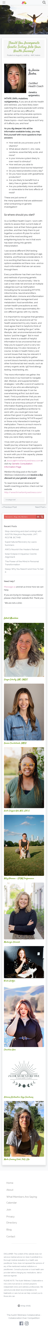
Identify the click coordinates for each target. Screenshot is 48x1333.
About (9, 1189)
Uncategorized (10, 500)
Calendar (11, 1202)
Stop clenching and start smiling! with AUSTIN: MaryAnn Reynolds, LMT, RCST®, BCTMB (23, 534)
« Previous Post (9, 507)
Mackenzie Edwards (12, 942)
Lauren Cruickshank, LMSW (15, 743)
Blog (9, 1229)
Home (9, 1182)
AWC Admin (35, 55)
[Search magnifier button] (42, 517)
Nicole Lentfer (9, 980)
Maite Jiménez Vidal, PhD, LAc (17, 1159)
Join (8, 1209)
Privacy (10, 1216)
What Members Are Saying (21, 1196)
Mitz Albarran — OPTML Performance (19, 878)
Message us (10, 586)
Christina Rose (10, 1049)
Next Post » (40, 507)
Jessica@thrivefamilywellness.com (23, 460)
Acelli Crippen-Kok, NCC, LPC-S (17, 810)
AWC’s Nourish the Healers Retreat (22, 549)
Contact (10, 1236)
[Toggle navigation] (4, 2)
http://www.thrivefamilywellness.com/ (23, 492)
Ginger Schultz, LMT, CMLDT (16, 679)
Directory (11, 1222)
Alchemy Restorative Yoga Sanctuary (18, 1097)
